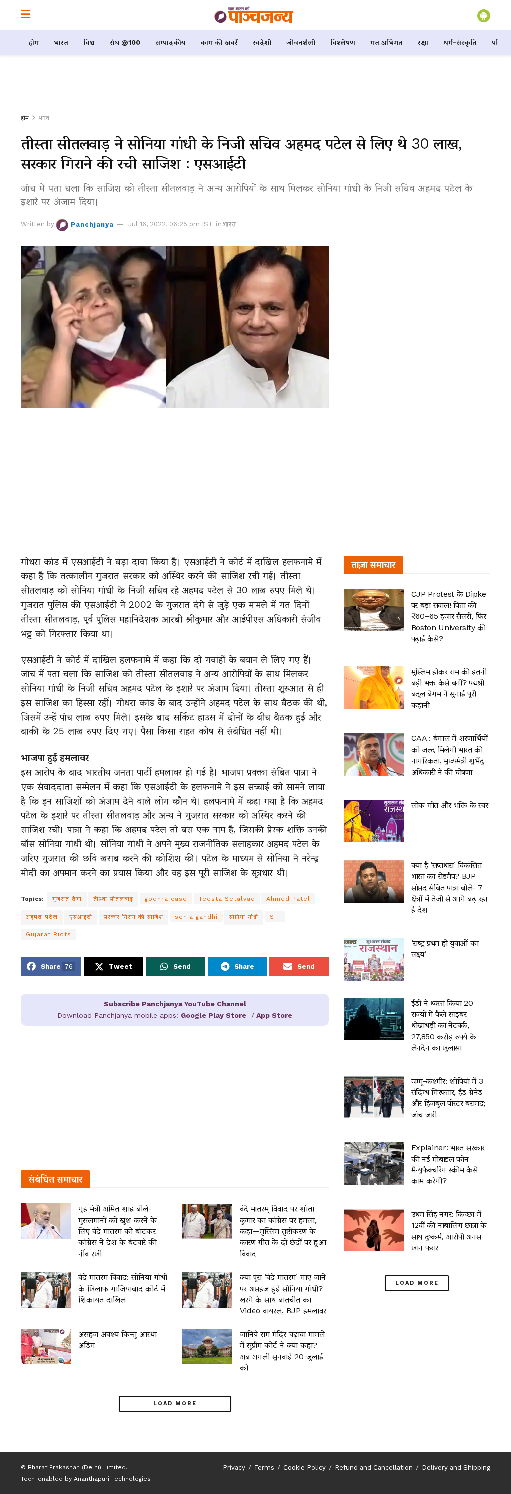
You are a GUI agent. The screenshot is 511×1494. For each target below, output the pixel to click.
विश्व (89, 42)
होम (33, 42)
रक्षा (423, 42)
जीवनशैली (300, 42)
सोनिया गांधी (243, 916)
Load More (175, 1403)
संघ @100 (125, 42)
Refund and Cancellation (374, 1467)
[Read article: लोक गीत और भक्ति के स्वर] (374, 821)
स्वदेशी (262, 42)
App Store (274, 1015)
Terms (264, 1467)
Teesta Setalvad (227, 898)
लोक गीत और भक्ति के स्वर (449, 805)
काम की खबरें (219, 42)
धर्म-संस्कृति (460, 42)
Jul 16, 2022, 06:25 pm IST (170, 224)
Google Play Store (213, 1015)
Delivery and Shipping (456, 1467)
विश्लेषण (342, 42)
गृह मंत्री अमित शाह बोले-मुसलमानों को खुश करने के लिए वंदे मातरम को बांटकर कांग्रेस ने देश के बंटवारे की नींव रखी (117, 1231)
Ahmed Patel (288, 898)
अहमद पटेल (42, 916)
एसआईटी (80, 916)
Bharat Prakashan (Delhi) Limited (77, 1467)
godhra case (166, 898)
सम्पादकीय (170, 42)
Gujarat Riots (48, 934)
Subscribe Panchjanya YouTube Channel (175, 1004)
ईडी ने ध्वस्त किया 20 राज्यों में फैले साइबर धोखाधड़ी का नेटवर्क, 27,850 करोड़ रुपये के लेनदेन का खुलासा (443, 1025)
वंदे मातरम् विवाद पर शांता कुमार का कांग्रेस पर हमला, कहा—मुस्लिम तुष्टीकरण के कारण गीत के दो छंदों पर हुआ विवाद (283, 1231)
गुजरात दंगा (67, 898)
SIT (275, 916)
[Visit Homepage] (254, 15)
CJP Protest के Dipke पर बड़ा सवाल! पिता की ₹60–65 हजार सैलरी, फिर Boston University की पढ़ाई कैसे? (448, 616)
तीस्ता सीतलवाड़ (113, 898)
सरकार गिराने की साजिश (133, 916)
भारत (61, 42)
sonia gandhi (196, 916)
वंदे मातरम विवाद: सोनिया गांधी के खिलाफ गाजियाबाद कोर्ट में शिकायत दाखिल (122, 1288)
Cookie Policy (304, 1467)
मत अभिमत (386, 42)
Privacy (234, 1467)
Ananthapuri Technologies (112, 1478)
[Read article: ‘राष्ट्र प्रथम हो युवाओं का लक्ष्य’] (374, 959)
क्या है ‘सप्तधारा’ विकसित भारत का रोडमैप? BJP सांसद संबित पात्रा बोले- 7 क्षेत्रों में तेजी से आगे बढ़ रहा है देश (449, 887)
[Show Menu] (25, 15)
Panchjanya (92, 224)
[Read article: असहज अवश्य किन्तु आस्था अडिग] (46, 1347)
